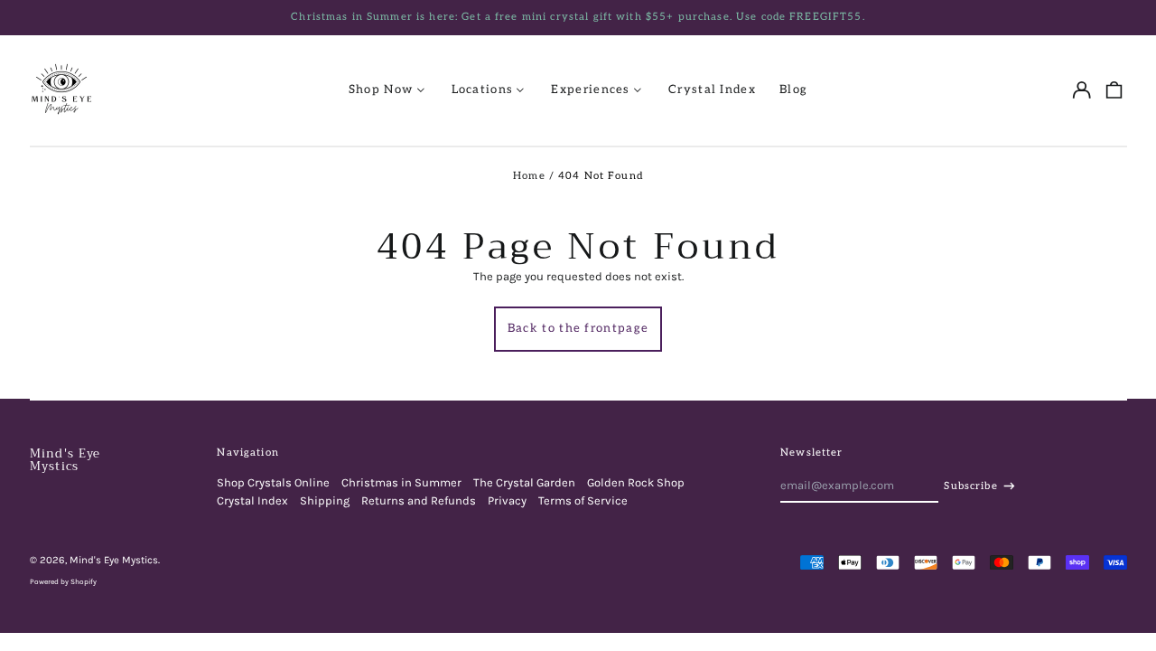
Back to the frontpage (578, 328)
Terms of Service (583, 500)
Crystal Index (712, 89)
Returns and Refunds (418, 500)
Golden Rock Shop (636, 482)
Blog (793, 89)
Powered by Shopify (63, 581)
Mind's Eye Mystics (65, 459)
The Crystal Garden (524, 482)
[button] (1113, 90)
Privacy (507, 500)
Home (529, 176)
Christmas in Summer (401, 482)
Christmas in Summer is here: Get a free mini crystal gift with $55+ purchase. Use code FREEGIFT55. (577, 17)
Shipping (325, 500)
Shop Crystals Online (273, 482)
